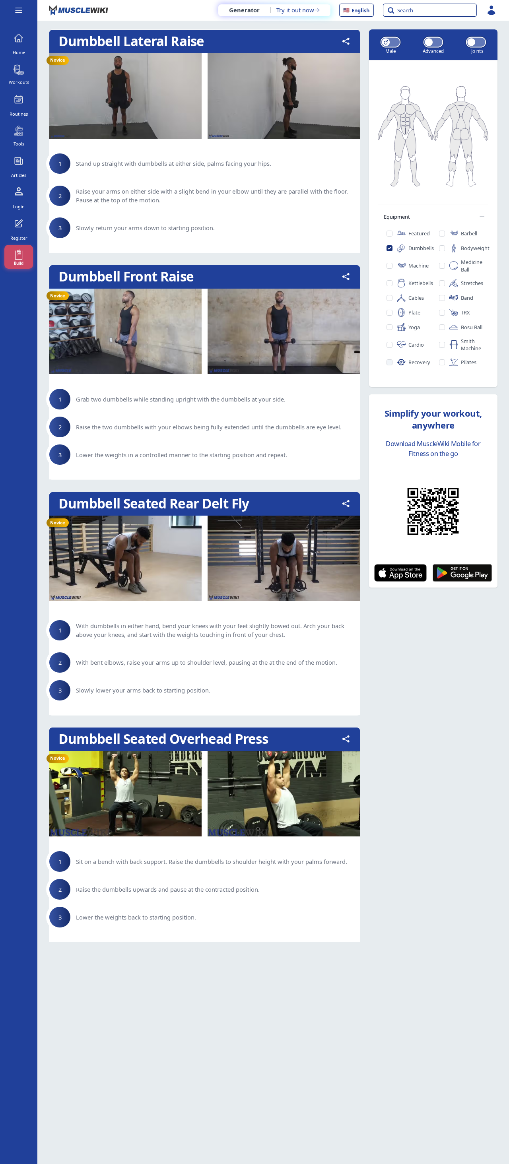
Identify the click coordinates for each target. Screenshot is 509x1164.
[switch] (390, 42)
